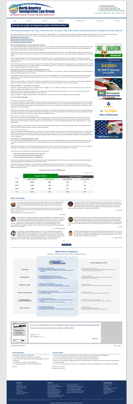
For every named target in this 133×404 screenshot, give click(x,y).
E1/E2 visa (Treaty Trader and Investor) (75, 392)
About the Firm (19, 385)
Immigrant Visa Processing (72, 385)
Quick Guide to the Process (53, 385)
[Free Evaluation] (108, 50)
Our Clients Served (20, 393)
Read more (83, 338)
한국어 (109, 13)
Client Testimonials (107, 389)
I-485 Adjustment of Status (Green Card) (55, 395)
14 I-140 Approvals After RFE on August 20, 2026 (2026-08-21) (27, 355)
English (96, 13)
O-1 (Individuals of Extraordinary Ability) (21, 42)
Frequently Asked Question (109, 391)
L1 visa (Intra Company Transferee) (74, 388)
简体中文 (101, 13)
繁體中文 (105, 13)
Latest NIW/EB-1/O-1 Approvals (110, 388)
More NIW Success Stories (58, 366)
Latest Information (107, 392)
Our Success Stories (108, 385)
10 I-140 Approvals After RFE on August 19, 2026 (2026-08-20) (27, 362)
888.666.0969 (105, 6)
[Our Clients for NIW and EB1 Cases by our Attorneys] (108, 89)
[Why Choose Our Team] (108, 129)
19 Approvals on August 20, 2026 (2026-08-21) (23, 353)
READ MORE (66, 244)
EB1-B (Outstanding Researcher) (54, 391)
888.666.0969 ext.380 (114, 9)
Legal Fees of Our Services (22, 392)
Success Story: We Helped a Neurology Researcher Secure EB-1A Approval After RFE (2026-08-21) (76, 355)
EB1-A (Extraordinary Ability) (53, 389)
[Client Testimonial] (108, 110)
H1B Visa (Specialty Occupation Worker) (75, 386)
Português (118, 13)
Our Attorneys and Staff (21, 386)
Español (123, 13)
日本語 (113, 13)
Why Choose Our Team (21, 388)
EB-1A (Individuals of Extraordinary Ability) (22, 39)
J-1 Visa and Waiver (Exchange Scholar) (75, 391)
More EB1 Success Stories (58, 364)
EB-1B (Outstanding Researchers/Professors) (22, 40)
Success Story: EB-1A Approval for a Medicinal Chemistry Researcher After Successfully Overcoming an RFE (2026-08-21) (81, 353)
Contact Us (117, 20)
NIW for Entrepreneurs (52, 388)
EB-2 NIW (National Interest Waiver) (20, 37)
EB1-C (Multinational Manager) (53, 392)
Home (14, 20)
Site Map (105, 393)
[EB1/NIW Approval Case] (108, 67)
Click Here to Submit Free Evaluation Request (112, 10)
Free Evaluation (19, 391)
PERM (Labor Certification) (53, 393)
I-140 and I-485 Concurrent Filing (54, 396)
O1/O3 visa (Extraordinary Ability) (74, 389)
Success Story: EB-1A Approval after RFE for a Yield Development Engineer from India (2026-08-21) (76, 356)
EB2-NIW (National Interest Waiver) (54, 386)
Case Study (106, 386)
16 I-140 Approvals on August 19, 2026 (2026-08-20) (24, 360)
